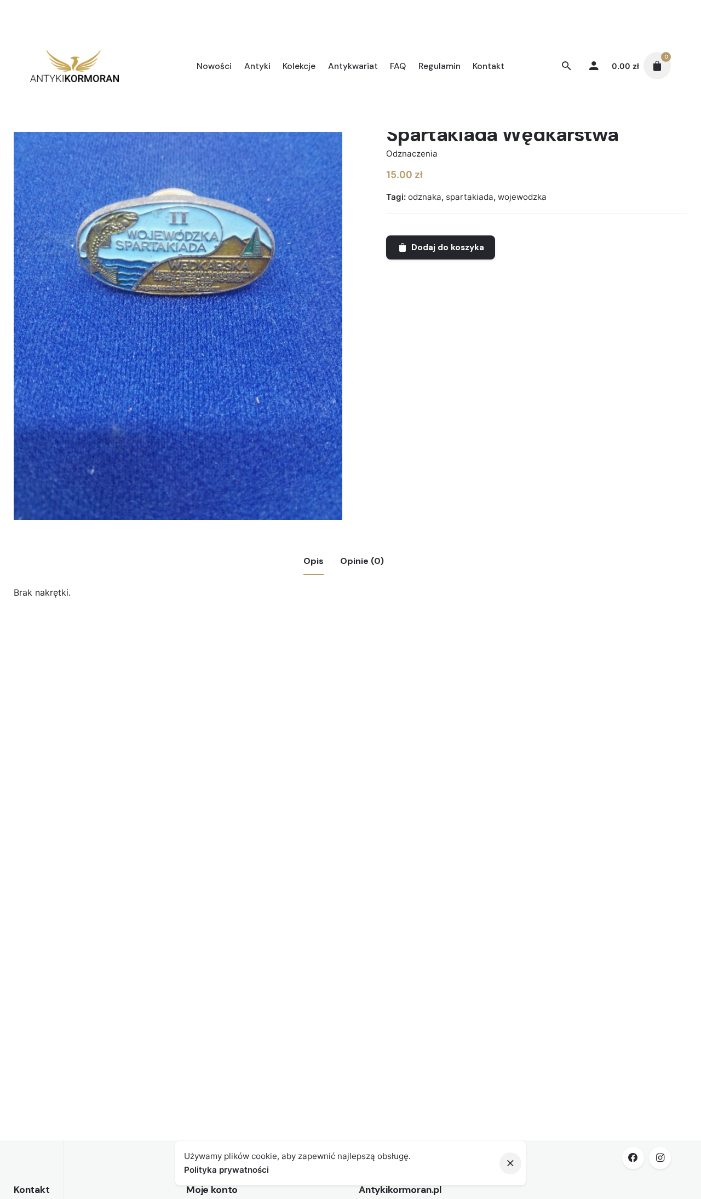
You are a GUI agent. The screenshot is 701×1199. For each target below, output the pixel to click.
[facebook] (633, 1158)
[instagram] (660, 1158)
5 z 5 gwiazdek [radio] (195, 729)
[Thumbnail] (74, 65)
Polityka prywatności (226, 1170)
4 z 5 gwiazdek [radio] (186, 729)
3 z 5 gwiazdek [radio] (177, 729)
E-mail (84, 905)
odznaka (424, 197)
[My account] (593, 65)
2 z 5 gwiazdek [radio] (168, 729)
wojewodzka (522, 197)
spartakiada (469, 197)
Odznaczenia (412, 153)
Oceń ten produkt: (109, 728)
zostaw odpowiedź (103, 746)
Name (83, 861)
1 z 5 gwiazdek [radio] (160, 729)
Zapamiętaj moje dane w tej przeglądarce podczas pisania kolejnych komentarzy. (237, 949)
